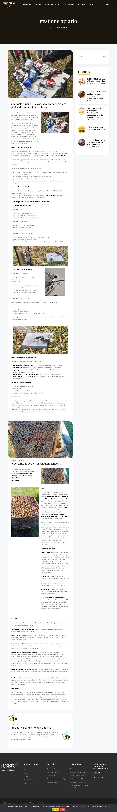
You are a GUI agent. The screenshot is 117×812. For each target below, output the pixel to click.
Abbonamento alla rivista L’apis (56, 779)
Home (18, 4)
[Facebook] (95, 777)
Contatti (106, 4)
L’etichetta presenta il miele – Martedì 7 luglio (96, 128)
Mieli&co (71, 4)
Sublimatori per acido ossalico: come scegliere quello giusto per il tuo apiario (38, 105)
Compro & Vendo (52, 782)
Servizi (38, 4)
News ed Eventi (95, 4)
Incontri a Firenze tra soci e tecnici (31, 727)
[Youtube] (103, 777)
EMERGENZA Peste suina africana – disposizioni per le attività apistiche (96, 81)
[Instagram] (99, 777)
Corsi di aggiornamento (77, 775)
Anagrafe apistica (52, 769)
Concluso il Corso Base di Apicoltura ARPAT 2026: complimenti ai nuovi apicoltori (96, 143)
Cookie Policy (40, 803)
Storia (26, 773)
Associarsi (27, 783)
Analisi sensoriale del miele (78, 779)
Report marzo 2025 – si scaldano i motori (36, 463)
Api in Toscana (83, 4)
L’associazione (27, 4)
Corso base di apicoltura (77, 772)
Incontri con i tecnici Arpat (78, 782)
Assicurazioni (51, 775)
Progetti (60, 4)
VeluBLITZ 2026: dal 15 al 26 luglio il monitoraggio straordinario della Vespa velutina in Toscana (96, 113)
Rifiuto (63, 809)
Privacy (32, 803)
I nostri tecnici (28, 780)
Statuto (26, 776)
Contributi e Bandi (52, 772)
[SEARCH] (104, 56)
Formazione (49, 4)
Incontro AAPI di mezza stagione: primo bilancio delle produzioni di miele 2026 (96, 96)
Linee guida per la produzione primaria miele (79, 786)
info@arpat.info (100, 768)
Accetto (55, 809)
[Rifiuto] (115, 808)
